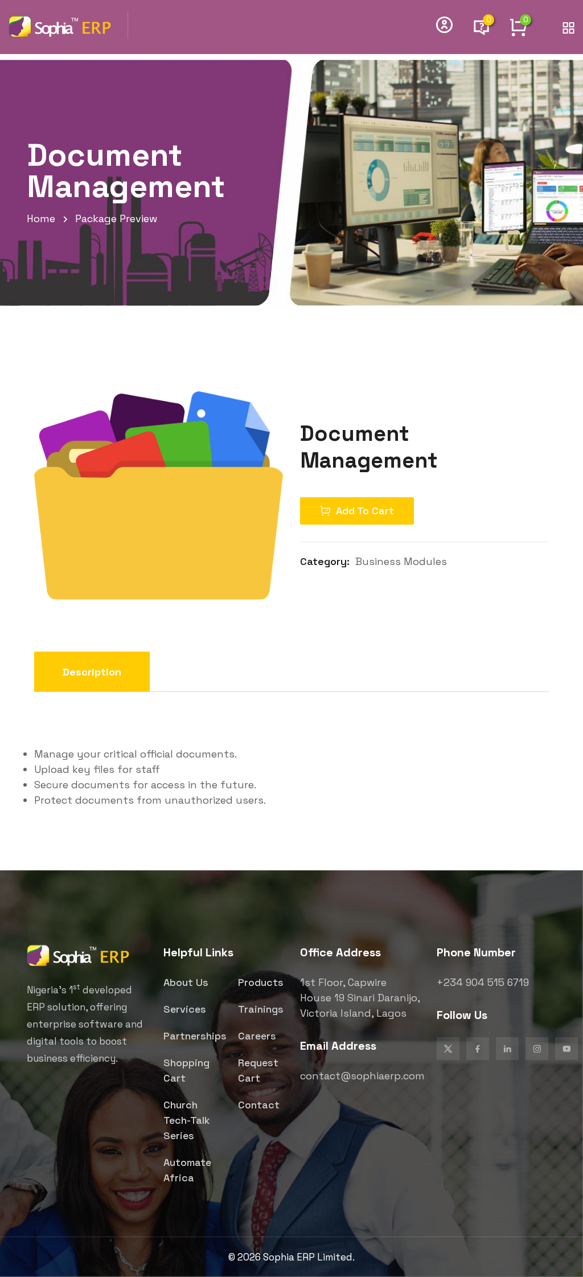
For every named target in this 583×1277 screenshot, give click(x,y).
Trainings (261, 1009)
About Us (185, 982)
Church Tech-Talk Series (186, 1120)
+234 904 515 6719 (483, 982)
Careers (257, 1035)
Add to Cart (365, 510)
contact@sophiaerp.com (362, 1075)
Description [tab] (92, 671)
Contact (259, 1104)
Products (261, 982)
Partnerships (195, 1035)
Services (184, 1009)
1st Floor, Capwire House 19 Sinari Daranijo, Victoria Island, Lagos (360, 998)
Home (41, 218)
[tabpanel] (291, 760)
